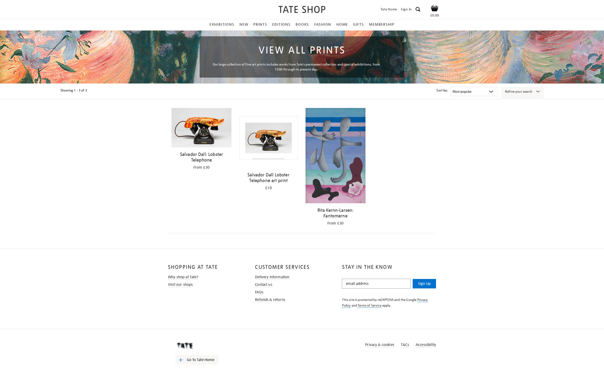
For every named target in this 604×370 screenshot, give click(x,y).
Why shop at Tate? (183, 277)
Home (342, 24)
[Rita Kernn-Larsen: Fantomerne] (335, 156)
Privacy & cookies (379, 344)
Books (302, 24)
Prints (260, 24)
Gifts (358, 24)
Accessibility (426, 344)
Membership (381, 24)
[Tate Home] (205, 345)
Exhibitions (222, 24)
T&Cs (405, 344)
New (243, 24)
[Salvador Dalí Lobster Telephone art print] (268, 139)
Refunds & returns (270, 299)
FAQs (259, 292)
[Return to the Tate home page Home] (302, 10)
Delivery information (272, 277)
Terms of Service (370, 305)
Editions (281, 24)
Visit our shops (180, 284)
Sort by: (442, 90)
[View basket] (434, 9)
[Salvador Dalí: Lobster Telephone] (201, 128)
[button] (418, 10)
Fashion (322, 24)
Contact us (263, 284)
